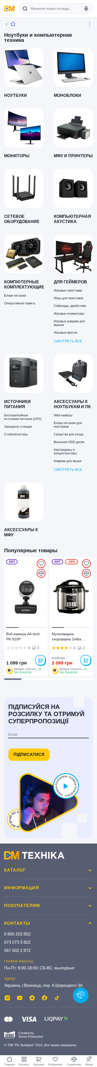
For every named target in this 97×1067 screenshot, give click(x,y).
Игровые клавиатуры (69, 313)
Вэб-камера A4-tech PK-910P (23, 636)
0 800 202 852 (17, 934)
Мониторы (16, 156)
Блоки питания (15, 295)
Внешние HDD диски (69, 442)
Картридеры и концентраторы (65, 451)
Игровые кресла (65, 332)
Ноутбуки (15, 95)
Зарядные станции (18, 426)
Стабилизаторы (16, 434)
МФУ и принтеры (73, 156)
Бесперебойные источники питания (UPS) (23, 417)
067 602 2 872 (17, 950)
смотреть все (68, 341)
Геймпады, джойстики (70, 306)
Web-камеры (63, 415)
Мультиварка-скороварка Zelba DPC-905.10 (66, 637)
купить (40, 660)
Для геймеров (70, 282)
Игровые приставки (68, 290)
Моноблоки (67, 95)
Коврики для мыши (67, 461)
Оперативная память (19, 303)
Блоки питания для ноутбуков (68, 424)
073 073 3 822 (17, 942)
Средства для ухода (69, 434)
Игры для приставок (68, 298)
